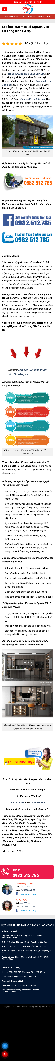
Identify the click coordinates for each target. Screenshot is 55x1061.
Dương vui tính (17, 981)
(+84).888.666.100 (27, 906)
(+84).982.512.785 (27, 890)
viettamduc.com (9, 992)
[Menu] (4, 9)
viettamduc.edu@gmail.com (19, 990)
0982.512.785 (17, 802)
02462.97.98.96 (38, 972)
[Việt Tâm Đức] (27, 9)
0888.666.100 (38, 802)
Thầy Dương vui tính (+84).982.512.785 (23, 976)
